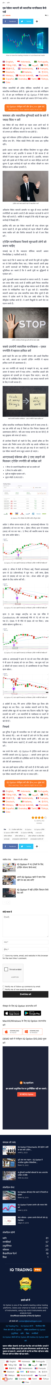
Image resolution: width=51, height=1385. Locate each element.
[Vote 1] (33, 817)
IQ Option (28, 829)
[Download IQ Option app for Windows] (32, 1034)
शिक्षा (27, 1333)
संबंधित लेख (7, 859)
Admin (7, 15)
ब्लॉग (8, 3)
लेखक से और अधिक (20, 859)
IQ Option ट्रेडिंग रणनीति (11, 833)
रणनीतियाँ (35, 1333)
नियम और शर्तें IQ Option (12, 1329)
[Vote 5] (45, 817)
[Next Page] (8, 902)
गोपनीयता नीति (40, 1326)
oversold (39, 833)
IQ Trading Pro (12, 1326)
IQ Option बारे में (27, 1326)
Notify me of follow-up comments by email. (23, 986)
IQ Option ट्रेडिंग (39, 829)
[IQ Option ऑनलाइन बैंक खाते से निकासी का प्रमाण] (9, 1195)
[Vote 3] (39, 817)
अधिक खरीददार (8, 836)
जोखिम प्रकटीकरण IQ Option (34, 1329)
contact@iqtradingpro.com (30, 1321)
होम (4, 3)
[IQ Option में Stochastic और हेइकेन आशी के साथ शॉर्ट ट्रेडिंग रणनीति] (9, 1150)
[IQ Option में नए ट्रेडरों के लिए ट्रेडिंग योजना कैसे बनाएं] (9, 867)
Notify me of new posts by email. (18, 989)
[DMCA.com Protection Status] (25, 1290)
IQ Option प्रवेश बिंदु (27, 833)
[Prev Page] (4, 902)
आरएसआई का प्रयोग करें (36, 839)
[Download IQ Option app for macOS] (12, 1034)
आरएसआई (6, 839)
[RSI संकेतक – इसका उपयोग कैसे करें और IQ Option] (9, 1220)
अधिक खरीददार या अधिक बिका (36, 836)
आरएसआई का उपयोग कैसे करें (19, 839)
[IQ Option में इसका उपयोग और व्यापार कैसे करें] (9, 1208)
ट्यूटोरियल (14, 1333)
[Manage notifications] (6, 1379)
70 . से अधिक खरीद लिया (15, 829)
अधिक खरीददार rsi (20, 836)
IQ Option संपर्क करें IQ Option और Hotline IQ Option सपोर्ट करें (25, 1339)
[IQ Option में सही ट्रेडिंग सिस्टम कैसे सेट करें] (9, 892)
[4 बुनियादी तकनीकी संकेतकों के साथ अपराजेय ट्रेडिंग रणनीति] (9, 1175)
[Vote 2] (36, 817)
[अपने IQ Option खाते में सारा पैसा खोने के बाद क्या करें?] (9, 880)
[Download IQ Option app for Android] (32, 1016)
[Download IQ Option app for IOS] (12, 1016)
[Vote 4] (42, 817)
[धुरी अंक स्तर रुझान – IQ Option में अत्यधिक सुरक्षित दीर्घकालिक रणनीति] (9, 1163)
